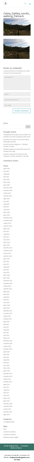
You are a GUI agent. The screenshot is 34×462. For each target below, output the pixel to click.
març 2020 (6, 365)
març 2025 (6, 209)
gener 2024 (6, 245)
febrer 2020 (6, 368)
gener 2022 (6, 308)
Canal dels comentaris (9, 434)
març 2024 (6, 239)
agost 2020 (6, 352)
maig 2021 (6, 330)
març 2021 (6, 335)
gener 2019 (6, 401)
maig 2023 (6, 267)
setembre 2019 (7, 382)
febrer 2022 (6, 305)
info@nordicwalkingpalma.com (20, 457)
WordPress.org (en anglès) (10, 437)
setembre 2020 (7, 349)
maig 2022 (6, 297)
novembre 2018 (7, 406)
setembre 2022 (7, 289)
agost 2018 (6, 414)
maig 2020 (6, 360)
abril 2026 (6, 177)
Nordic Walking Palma (11, 446)
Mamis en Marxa (16, 448)
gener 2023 (6, 278)
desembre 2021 (7, 311)
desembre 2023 (7, 248)
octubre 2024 (7, 223)
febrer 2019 (6, 398)
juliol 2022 (6, 294)
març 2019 (6, 395)
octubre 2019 (7, 379)
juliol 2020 (6, 354)
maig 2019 (6, 390)
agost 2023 (6, 259)
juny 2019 (6, 387)
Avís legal (17, 459)
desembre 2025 (7, 188)
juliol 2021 (6, 324)
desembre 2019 (7, 373)
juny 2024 (6, 231)
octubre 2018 (7, 409)
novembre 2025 (7, 190)
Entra (4, 429)
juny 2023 (6, 264)
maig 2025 (6, 204)
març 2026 (6, 179)
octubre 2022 (7, 286)
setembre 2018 (7, 412)
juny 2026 (6, 171)
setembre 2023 (7, 256)
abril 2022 (6, 300)
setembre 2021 (7, 319)
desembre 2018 (7, 403)
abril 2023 (6, 270)
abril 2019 (6, 393)
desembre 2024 (7, 218)
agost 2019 (6, 384)
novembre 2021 (7, 313)
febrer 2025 (6, 212)
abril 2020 (6, 362)
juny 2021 (6, 327)
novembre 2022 (7, 283)
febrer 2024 (6, 242)
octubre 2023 (7, 253)
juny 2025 (6, 201)
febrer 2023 (6, 275)
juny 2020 (6, 357)
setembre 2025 (7, 196)
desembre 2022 (7, 280)
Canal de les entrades (9, 432)
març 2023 (6, 272)
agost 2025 (6, 198)
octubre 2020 (7, 346)
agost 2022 (6, 291)
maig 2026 (6, 174)
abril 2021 (6, 332)
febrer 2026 (6, 182)
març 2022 (6, 302)
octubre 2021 (7, 316)
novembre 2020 (7, 343)
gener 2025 (6, 215)
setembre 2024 (7, 226)
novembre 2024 (7, 220)
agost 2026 (6, 168)
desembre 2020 (7, 341)
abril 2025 (6, 207)
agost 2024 (6, 229)
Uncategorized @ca (8, 422)
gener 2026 (6, 185)
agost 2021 (6, 321)
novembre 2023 (7, 250)
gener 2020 (6, 371)
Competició (24, 446)
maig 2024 (6, 234)
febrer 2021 (6, 338)
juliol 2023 (6, 261)
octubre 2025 (7, 193)
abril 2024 (6, 237)
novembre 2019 (7, 376)
